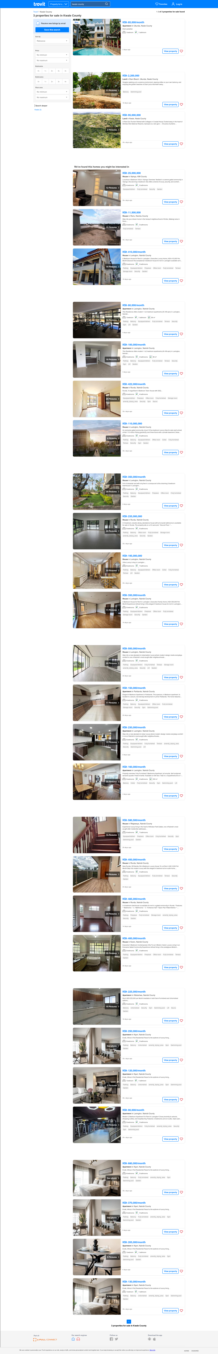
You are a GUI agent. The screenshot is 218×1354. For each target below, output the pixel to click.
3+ (59, 71)
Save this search (52, 29)
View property (170, 51)
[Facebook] (111, 1339)
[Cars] (78, 1339)
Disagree (195, 1351)
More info (152, 1350)
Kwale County (46, 11)
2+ (52, 71)
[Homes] (73, 1339)
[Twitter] (116, 1339)
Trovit (35, 11)
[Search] (106, 4)
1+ (45, 71)
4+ (66, 71)
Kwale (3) (38, 109)
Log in (179, 4)
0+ (39, 71)
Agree (186, 1351)
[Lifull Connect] (45, 1340)
